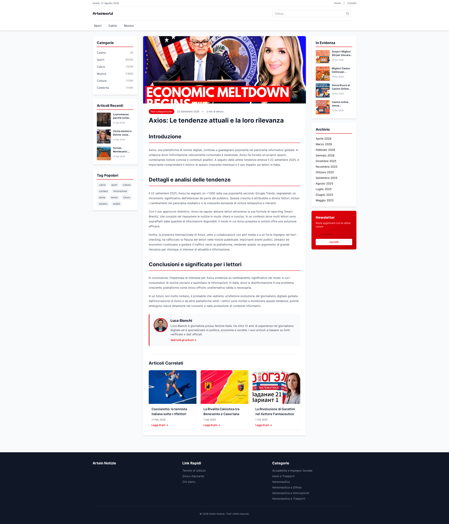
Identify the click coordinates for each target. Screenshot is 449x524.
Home (337, 3)
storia (102, 197)
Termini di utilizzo (194, 470)
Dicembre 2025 (326, 161)
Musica (129, 25)
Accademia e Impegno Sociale (292, 470)
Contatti (351, 3)
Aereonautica (281, 481)
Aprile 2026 (323, 138)
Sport (98, 25)
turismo (103, 203)
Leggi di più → (160, 425)
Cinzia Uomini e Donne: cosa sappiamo (122, 135)
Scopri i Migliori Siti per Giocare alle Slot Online (341, 55)
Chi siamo (189, 481)
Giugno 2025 (324, 194)
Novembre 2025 (326, 166)
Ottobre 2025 (325, 172)
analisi (116, 203)
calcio (102, 184)
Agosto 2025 (324, 183)
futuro (126, 197)
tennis (114, 197)
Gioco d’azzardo (193, 476)
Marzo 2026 (324, 144)
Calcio (113, 25)
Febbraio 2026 (325, 150)
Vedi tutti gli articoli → (183, 339)
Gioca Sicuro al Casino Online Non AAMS (341, 89)
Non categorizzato (161, 111)
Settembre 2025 (326, 178)
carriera (103, 191)
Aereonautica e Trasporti (288, 498)
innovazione (120, 191)
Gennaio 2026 (325, 155)
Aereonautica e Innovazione (290, 493)
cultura (127, 184)
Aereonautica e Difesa (286, 487)
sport (114, 184)
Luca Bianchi (181, 320)
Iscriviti (334, 241)
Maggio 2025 (325, 200)
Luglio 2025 (324, 189)
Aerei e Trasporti (283, 476)
